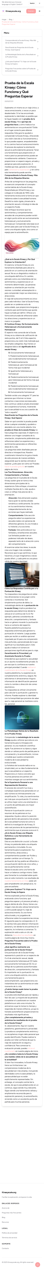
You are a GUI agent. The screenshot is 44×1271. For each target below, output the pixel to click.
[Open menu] (39, 11)
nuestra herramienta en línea (17, 881)
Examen (31, 11)
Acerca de (5, 1208)
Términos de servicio (9, 1238)
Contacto (5, 1248)
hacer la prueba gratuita (14, 466)
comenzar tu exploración (19, 170)
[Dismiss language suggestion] (39, 3)
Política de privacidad (9, 1233)
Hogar (4, 20)
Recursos (5, 1222)
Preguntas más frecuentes (11, 1213)
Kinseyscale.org (9, 1192)
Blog (10, 20)
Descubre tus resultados (23, 935)
